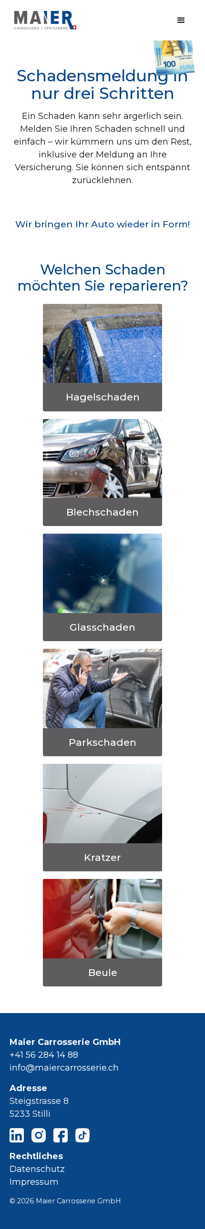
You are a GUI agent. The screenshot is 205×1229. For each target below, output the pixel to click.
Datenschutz (37, 1169)
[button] (181, 20)
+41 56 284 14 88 (44, 1055)
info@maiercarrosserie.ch (64, 1068)
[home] (43, 20)
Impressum (34, 1182)
